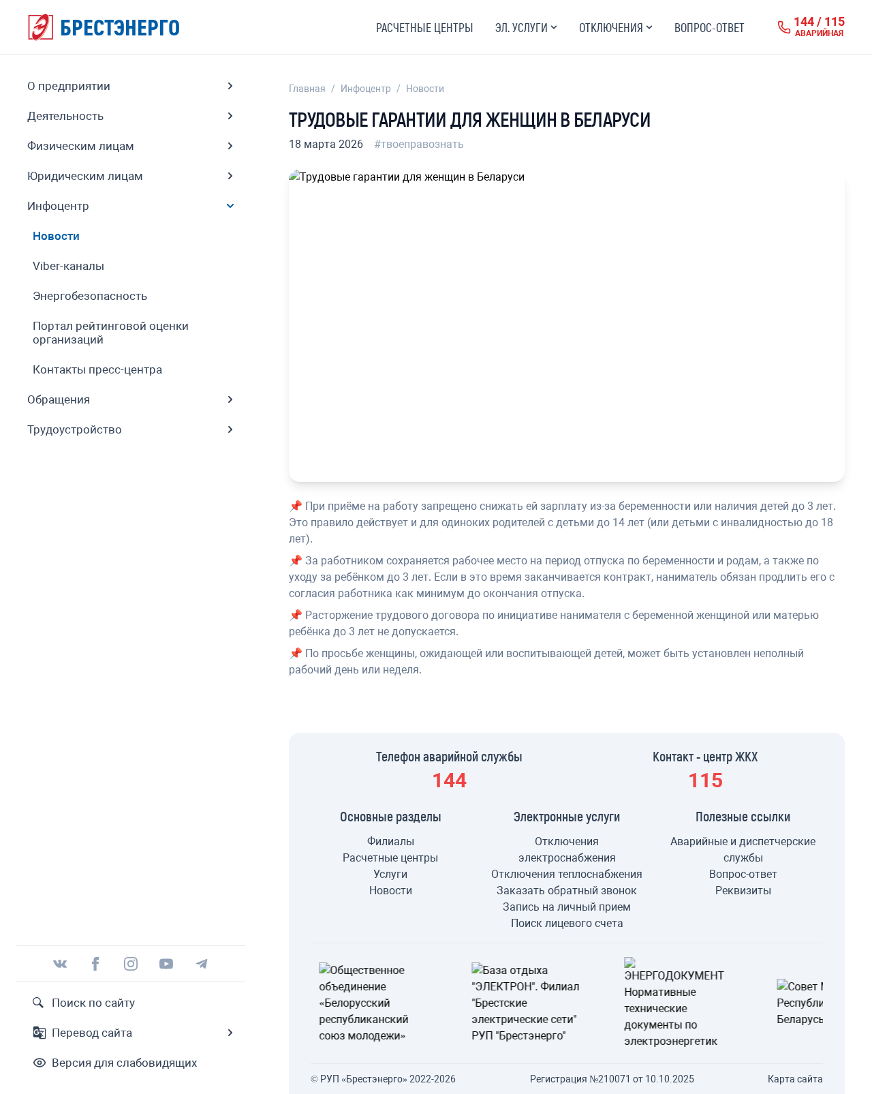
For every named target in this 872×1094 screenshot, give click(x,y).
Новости (425, 88)
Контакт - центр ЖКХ (705, 756)
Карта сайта (795, 1079)
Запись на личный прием (567, 906)
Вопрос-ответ (709, 27)
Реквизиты (743, 890)
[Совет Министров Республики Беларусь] (719, 1003)
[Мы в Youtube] (166, 964)
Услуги (390, 874)
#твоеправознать (419, 144)
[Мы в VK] (60, 964)
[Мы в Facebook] (95, 964)
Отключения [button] (611, 27)
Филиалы (390, 841)
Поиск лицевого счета (567, 923)
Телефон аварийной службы (449, 756)
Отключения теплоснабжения (566, 874)
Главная (307, 88)
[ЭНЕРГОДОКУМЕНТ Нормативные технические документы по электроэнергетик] (566, 1003)
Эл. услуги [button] (521, 27)
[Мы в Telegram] (201, 964)
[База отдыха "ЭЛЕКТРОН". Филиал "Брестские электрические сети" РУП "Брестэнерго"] (414, 1003)
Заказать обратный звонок (567, 890)
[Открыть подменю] (230, 86)
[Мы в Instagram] (131, 964)
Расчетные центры (424, 27)
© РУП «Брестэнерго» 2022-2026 (383, 1079)
